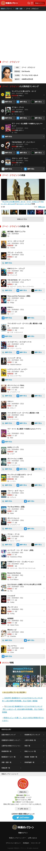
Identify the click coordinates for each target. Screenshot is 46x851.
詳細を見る (23, 792)
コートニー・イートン (24, 204)
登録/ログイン (39, 3)
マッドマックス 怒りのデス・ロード (13, 202)
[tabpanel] (23, 676)
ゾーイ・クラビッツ (33, 202)
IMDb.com (41, 207)
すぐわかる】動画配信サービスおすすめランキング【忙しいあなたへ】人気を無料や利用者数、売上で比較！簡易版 (23, 709)
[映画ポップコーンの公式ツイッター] (23, 817)
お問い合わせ (24, 809)
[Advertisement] (23, 35)
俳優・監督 (19, 8)
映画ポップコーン (6, 8)
